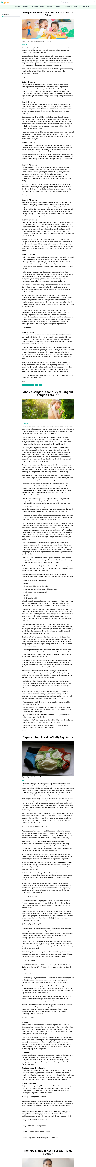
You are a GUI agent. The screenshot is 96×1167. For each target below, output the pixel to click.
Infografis (86, 6)
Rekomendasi (67, 6)
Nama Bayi (77, 6)
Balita (42, 6)
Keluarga (58, 6)
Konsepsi (17, 6)
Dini (23, 780)
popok (29, 786)
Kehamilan (25, 6)
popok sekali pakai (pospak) (49, 795)
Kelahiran (35, 6)
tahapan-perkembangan (28, 385)
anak (40, 385)
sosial (36, 385)
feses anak (51, 1027)
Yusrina (24, 44)
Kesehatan (50, 6)
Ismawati (25, 423)
